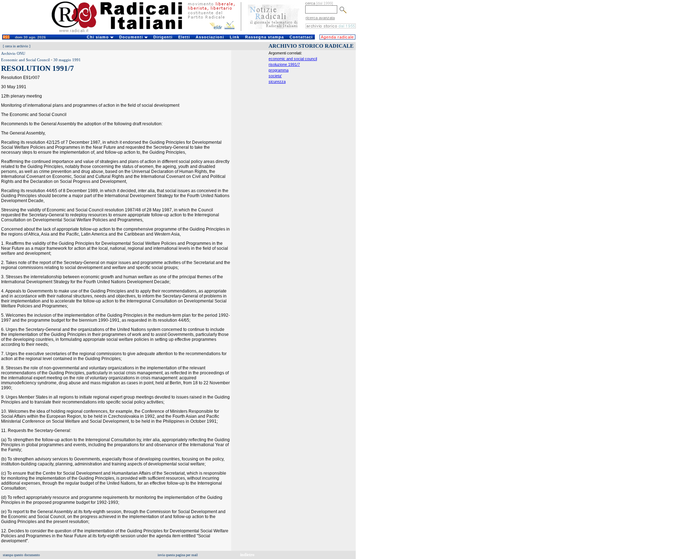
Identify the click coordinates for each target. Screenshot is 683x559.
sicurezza (277, 81)
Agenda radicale (337, 37)
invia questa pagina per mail (178, 555)
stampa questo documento (21, 555)
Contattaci (301, 37)
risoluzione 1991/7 (284, 64)
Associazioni (210, 37)
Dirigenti (163, 37)
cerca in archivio (16, 46)
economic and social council (293, 59)
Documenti (131, 37)
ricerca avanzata (320, 18)
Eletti (184, 37)
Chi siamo (98, 37)
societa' (275, 76)
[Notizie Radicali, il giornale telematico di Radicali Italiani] (274, 31)
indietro (247, 554)
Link (234, 37)
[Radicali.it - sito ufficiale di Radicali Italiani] (121, 32)
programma (278, 70)
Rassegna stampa (264, 37)
